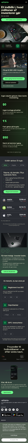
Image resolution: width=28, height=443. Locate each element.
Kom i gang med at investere (14, 19)
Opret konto (7, 392)
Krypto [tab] (14, 165)
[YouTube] (17, 410)
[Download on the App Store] (6, 415)
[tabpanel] (14, 197)
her (20, 152)
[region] (14, 432)
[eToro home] (5, 2)
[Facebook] (2, 410)
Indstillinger (14, 435)
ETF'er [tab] (22, 165)
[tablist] (14, 165)
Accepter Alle (14, 439)
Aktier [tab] (5, 165)
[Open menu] (26, 2)
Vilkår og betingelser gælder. (8, 85)
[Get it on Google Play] (18, 415)
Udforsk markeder (10, 82)
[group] (14, 253)
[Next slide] (7, 251)
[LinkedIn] (10, 410)
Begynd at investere (12, 191)
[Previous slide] (3, 251)
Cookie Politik (15, 429)
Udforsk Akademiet (9, 271)
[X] (13, 410)
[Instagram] (6, 410)
